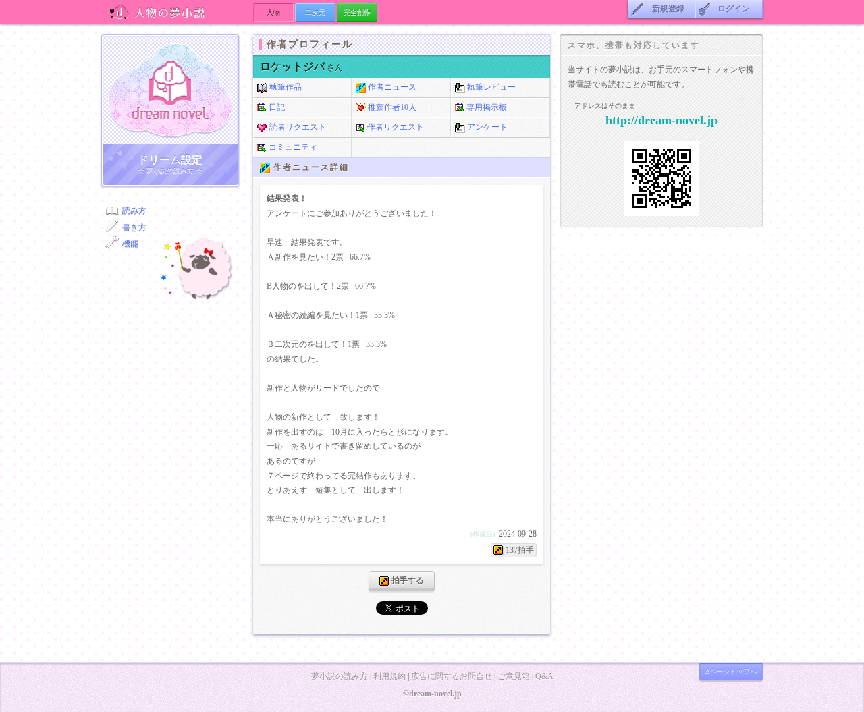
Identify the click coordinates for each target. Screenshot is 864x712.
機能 (130, 243)
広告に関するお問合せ (451, 676)
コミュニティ (292, 147)
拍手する (406, 580)
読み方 (134, 210)
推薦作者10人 (391, 107)
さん (301, 67)
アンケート (486, 127)
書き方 (134, 227)
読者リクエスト (296, 127)
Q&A (544, 676)
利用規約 (389, 676)
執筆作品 (284, 87)
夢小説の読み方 (339, 676)
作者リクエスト (394, 127)
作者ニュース (391, 87)
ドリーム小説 (170, 90)
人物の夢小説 (177, 12)
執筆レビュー (490, 87)
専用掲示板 (485, 107)
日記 (276, 107)
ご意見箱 (513, 676)
